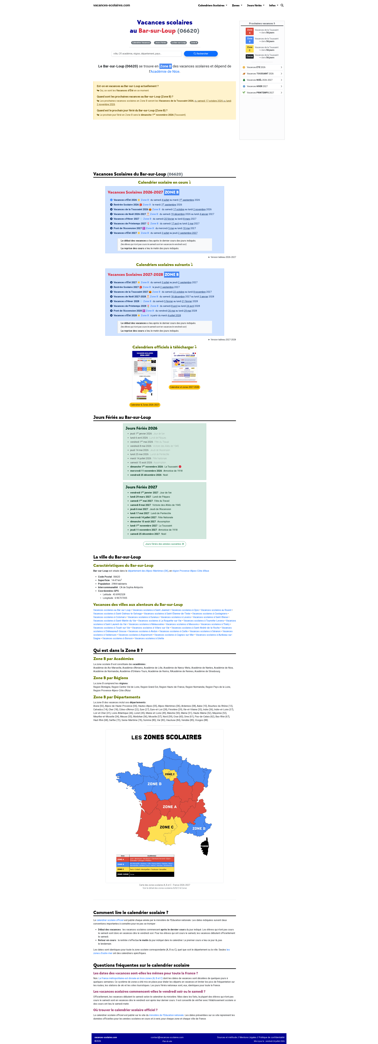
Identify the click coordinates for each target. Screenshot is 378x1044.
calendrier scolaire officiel (110, 920)
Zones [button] (236, 5)
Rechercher (202, 53)
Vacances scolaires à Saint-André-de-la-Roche (195, 627)
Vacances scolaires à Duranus (143, 617)
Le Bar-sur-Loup (179, 43)
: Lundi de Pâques (150, 496)
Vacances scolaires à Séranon (205, 631)
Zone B (194, 43)
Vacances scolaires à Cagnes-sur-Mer (174, 634)
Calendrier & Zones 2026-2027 (145, 405)
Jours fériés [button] (254, 5)
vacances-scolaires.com (111, 5)
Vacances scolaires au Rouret (216, 610)
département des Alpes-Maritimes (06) (148, 570)
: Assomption (150, 521)
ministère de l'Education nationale (166, 1015)
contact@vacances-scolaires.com (167, 1037)
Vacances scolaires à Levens (176, 617)
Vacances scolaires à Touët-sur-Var (111, 627)
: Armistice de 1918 (156, 470)
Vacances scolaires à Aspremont (135, 634)
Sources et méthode (227, 1037)
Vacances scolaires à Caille (173, 631)
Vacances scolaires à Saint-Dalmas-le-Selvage (117, 613)
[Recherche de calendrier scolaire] (282, 6)
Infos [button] (272, 5)
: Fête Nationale (151, 517)
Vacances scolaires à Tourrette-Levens (204, 620)
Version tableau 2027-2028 (223, 339)
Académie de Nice (164, 71)
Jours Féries (160, 43)
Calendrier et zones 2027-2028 (184, 387)
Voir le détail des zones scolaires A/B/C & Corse (165, 888)
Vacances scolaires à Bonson (117, 638)
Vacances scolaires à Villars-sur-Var (151, 627)
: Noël (149, 475)
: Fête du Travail (149, 501)
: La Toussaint (154, 466)
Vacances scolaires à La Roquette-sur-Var (160, 620)
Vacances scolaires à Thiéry (215, 624)
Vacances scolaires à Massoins (182, 624)
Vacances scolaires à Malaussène (146, 624)
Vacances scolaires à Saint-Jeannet (151, 610)
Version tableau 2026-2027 (223, 257)
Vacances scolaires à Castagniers (209, 613)
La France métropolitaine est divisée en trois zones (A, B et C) (130, 978)
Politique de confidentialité (272, 1037)
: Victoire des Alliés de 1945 (155, 505)
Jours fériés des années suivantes (163, 544)
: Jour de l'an (151, 492)
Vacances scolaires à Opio (185, 610)
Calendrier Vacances (141, 43)
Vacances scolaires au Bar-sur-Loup (112, 610)
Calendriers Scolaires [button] (211, 5)
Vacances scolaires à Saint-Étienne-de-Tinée (167, 613)
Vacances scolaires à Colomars (109, 617)
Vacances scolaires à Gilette (149, 638)
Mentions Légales (248, 1037)
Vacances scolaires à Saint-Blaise (210, 617)
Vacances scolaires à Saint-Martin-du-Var (114, 620)
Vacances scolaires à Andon (142, 631)
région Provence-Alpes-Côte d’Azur (190, 570)
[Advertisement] (164, 143)
